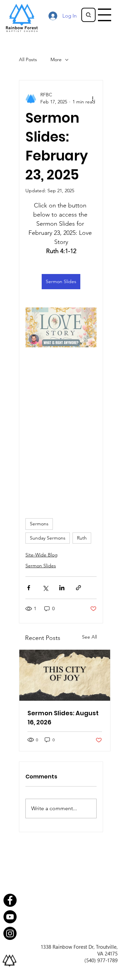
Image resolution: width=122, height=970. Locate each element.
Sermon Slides (40, 566)
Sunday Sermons (47, 538)
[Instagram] (10, 933)
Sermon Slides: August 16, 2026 (63, 717)
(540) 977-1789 (101, 960)
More (56, 59)
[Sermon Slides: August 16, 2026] (64, 675)
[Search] (88, 15)
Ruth (82, 538)
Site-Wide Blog (41, 555)
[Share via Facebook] (28, 588)
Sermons (39, 524)
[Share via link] (78, 588)
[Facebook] (10, 900)
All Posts (28, 59)
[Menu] (104, 14)
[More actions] (92, 98)
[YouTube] (10, 916)
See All (89, 637)
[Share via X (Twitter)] (45, 588)
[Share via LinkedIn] (62, 588)
